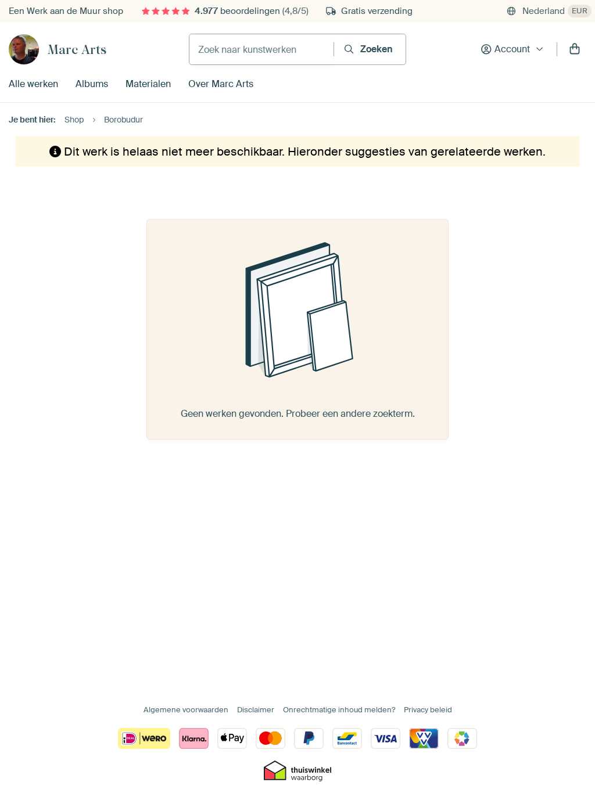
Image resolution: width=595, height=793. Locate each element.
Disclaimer (255, 710)
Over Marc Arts (220, 84)
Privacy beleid (428, 710)
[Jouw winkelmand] (574, 49)
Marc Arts (77, 49)
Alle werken (33, 84)
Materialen (148, 84)
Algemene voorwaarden (186, 710)
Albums (92, 84)
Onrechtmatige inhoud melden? (339, 710)
